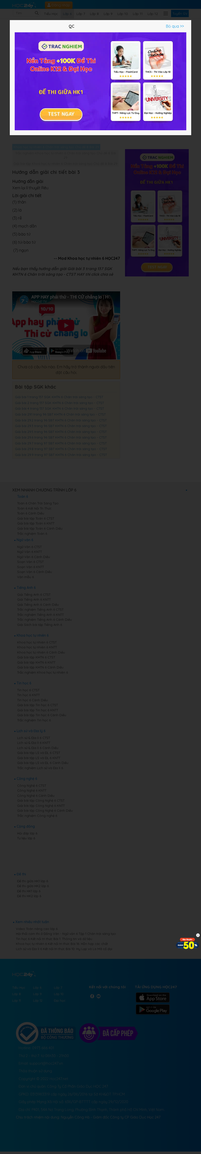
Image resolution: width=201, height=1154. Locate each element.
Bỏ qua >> (175, 26)
